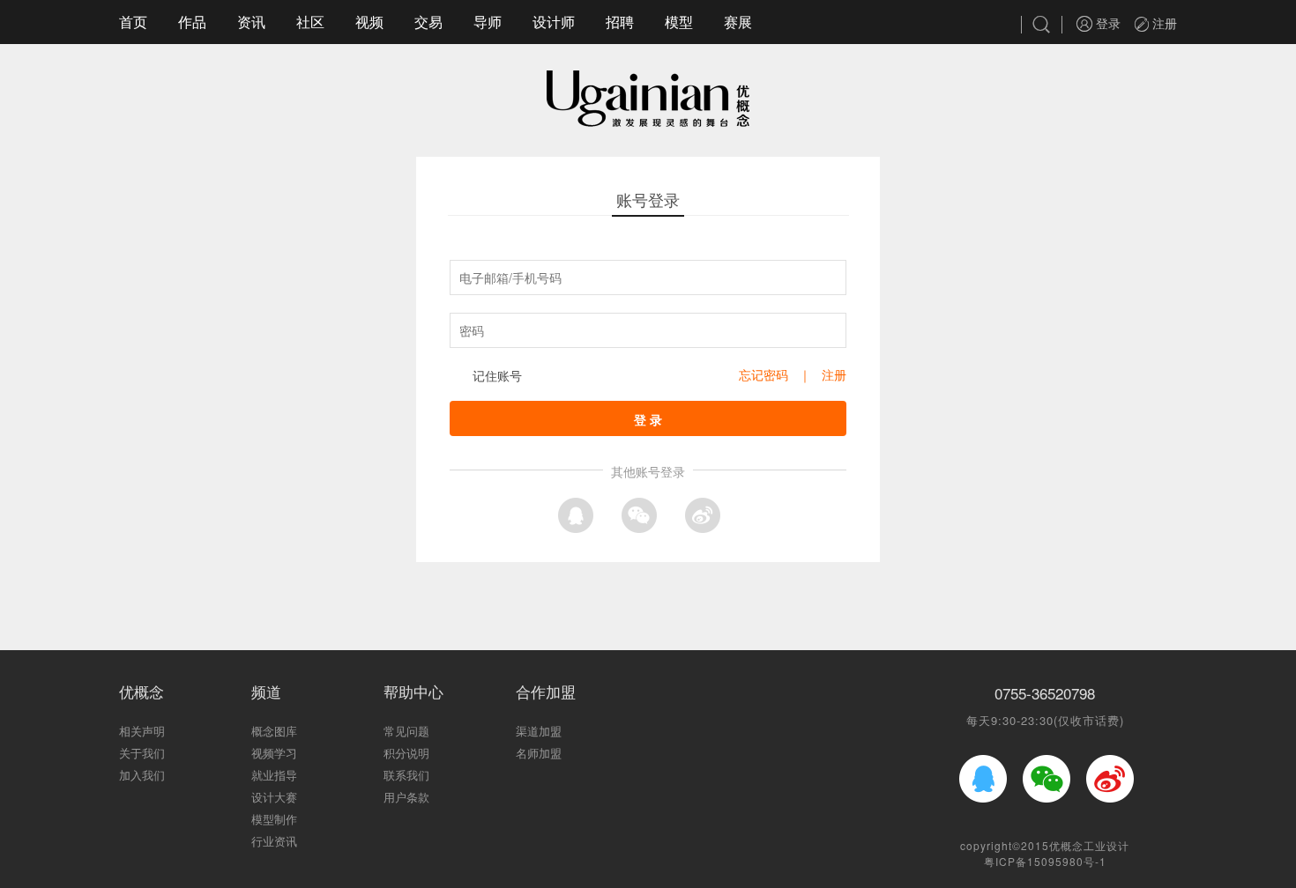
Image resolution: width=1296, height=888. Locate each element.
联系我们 (406, 774)
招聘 (620, 21)
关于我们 (142, 752)
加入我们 (142, 774)
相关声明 (142, 730)
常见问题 (406, 730)
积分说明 (406, 752)
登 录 (648, 419)
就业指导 (274, 774)
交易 (428, 21)
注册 (1163, 23)
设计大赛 (274, 796)
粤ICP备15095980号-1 (1045, 861)
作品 (192, 21)
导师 (487, 21)
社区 (310, 21)
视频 (369, 21)
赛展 (738, 21)
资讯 (251, 21)
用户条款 (406, 796)
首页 (133, 21)
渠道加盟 (539, 730)
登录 (1106, 23)
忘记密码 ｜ (780, 374)
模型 (679, 21)
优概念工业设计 (1089, 845)
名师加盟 (539, 752)
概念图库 (274, 730)
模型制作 (274, 818)
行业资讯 (274, 840)
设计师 (554, 21)
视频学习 (274, 752)
